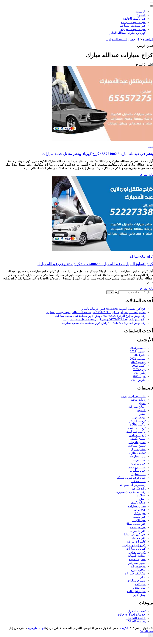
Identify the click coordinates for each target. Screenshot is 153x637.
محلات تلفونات (136, 555)
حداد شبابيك (138, 474)
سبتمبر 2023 (138, 351)
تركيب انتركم (137, 420)
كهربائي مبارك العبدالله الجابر (128, 32)
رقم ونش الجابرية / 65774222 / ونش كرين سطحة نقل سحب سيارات (104, 322)
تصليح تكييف (138, 438)
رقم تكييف (139, 488)
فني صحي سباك (136, 523)
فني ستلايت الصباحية (133, 25)
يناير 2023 (140, 355)
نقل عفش (139, 587)
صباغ (142, 499)
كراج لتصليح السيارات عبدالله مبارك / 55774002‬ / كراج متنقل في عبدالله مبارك (95, 264)
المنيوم (141, 410)
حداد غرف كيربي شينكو (131, 477)
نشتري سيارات (136, 580)
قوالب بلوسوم (36, 628)
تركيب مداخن (137, 435)
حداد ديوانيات (138, 470)
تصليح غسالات (137, 445)
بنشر (150, 146)
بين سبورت (139, 417)
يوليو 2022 (139, 369)
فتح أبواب (140, 509)
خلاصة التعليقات (136, 618)
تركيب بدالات (137, 424)
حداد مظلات (138, 481)
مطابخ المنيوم (137, 559)
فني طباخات (138, 527)
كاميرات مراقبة (136, 541)
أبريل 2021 (139, 376)
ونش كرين (139, 594)
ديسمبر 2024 (138, 347)
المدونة (141, 15)
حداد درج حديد (137, 467)
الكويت (124, 628)
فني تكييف (139, 516)
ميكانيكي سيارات (135, 573)
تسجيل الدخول (137, 611)
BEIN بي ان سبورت (133, 396)
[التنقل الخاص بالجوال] (151, 2)
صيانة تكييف (138, 502)
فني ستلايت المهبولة (133, 29)
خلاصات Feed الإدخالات (131, 614)
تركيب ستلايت (137, 428)
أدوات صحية (138, 399)
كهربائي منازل (137, 552)
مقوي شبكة (138, 566)
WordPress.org (137, 621)
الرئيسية (140, 11)
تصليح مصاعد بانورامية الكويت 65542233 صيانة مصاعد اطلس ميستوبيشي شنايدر (96, 312)
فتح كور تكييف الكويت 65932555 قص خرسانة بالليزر (113, 308)
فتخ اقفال (140, 513)
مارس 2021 (138, 379)
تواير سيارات (138, 456)
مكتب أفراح (138, 569)
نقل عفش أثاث (136, 591)
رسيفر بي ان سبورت (133, 484)
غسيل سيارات (137, 506)
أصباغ (142, 403)
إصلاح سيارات (137, 406)
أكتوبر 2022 (139, 365)
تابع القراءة (146, 174)
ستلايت (141, 495)
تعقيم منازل (138, 449)
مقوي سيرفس (136, 562)
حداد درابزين (138, 463)
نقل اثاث (140, 584)
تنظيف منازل (137, 452)
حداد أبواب (139, 460)
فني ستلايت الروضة (133, 22)
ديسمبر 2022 (138, 358)
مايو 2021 (140, 372)
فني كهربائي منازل (134, 534)
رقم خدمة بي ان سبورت (130, 491)
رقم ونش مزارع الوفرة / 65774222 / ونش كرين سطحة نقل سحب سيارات (100, 315)
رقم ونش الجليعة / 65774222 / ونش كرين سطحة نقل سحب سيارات (104, 319)
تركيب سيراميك (136, 431)
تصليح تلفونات (137, 442)
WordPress (146, 631)
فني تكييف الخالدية (134, 18)
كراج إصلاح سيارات (141, 256)
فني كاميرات (138, 530)
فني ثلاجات (139, 520)
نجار (143, 577)
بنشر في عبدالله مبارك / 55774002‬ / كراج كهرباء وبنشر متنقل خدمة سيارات (97, 154)
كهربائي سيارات (136, 548)
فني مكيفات (138, 538)
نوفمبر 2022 (138, 362)
